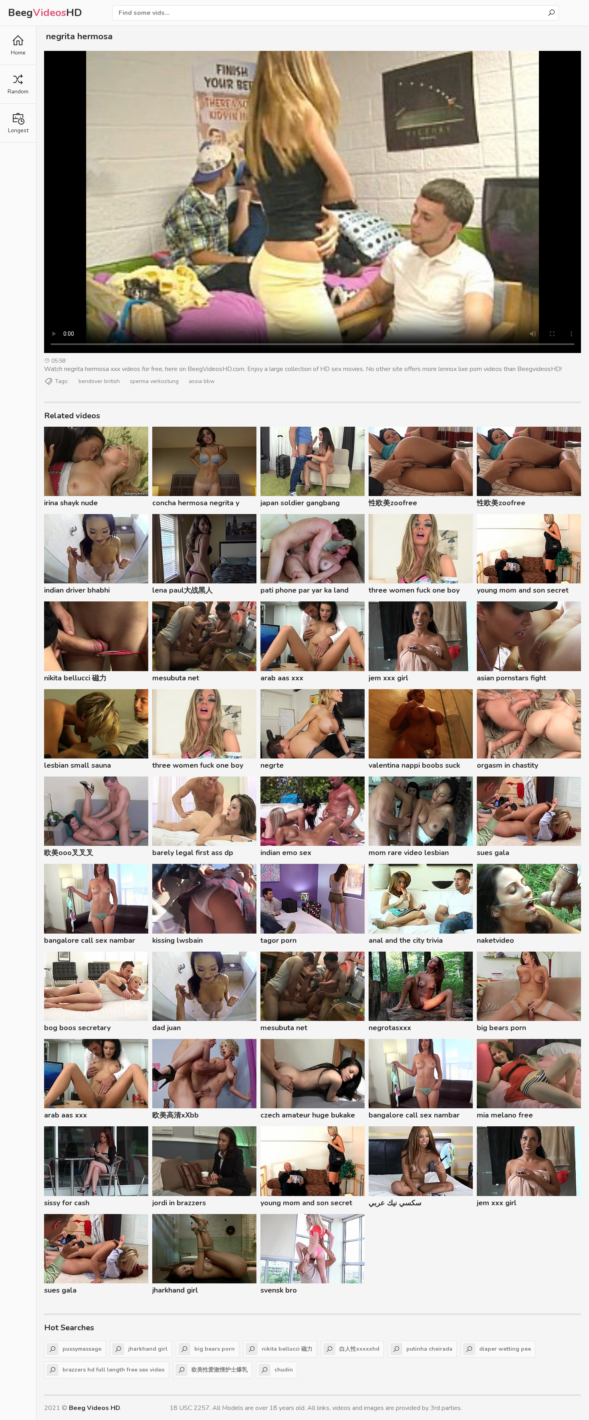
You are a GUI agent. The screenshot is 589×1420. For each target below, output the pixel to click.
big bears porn (501, 1028)
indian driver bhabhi (77, 590)
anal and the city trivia (406, 940)
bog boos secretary (77, 1028)
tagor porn (278, 940)
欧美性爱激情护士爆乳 (220, 1370)
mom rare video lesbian (409, 852)
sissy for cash (66, 1203)
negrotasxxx (390, 1028)
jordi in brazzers (179, 1203)
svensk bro (278, 1290)
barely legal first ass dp (192, 852)
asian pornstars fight (511, 678)
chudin (283, 1370)
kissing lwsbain (177, 940)
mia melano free (505, 1115)
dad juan (166, 1028)
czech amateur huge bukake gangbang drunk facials (307, 1116)
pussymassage (82, 1349)
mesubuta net (175, 678)
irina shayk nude (71, 503)
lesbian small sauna (77, 765)
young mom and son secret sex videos (523, 591)
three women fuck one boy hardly (414, 591)
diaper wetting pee (505, 1349)
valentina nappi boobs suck (414, 765)
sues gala (493, 852)
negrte (272, 765)
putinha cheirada (429, 1349)
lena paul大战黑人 (182, 590)
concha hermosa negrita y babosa (195, 504)
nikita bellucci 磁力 (75, 678)
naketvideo (495, 940)
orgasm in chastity (507, 765)
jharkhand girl (175, 1290)
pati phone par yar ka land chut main (304, 591)
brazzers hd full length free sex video (114, 1370)
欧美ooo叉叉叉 (68, 852)
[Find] (551, 12)
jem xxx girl (388, 678)
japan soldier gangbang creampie (300, 504)
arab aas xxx (281, 678)
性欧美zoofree (393, 503)
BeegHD (45, 13)
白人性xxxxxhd (359, 1349)
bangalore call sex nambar (89, 940)
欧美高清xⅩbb (175, 1115)
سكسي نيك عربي (395, 1203)
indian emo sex (285, 852)
